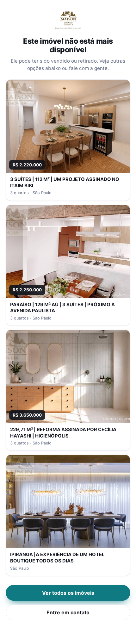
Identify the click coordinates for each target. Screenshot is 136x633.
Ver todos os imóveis (68, 593)
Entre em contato (68, 612)
